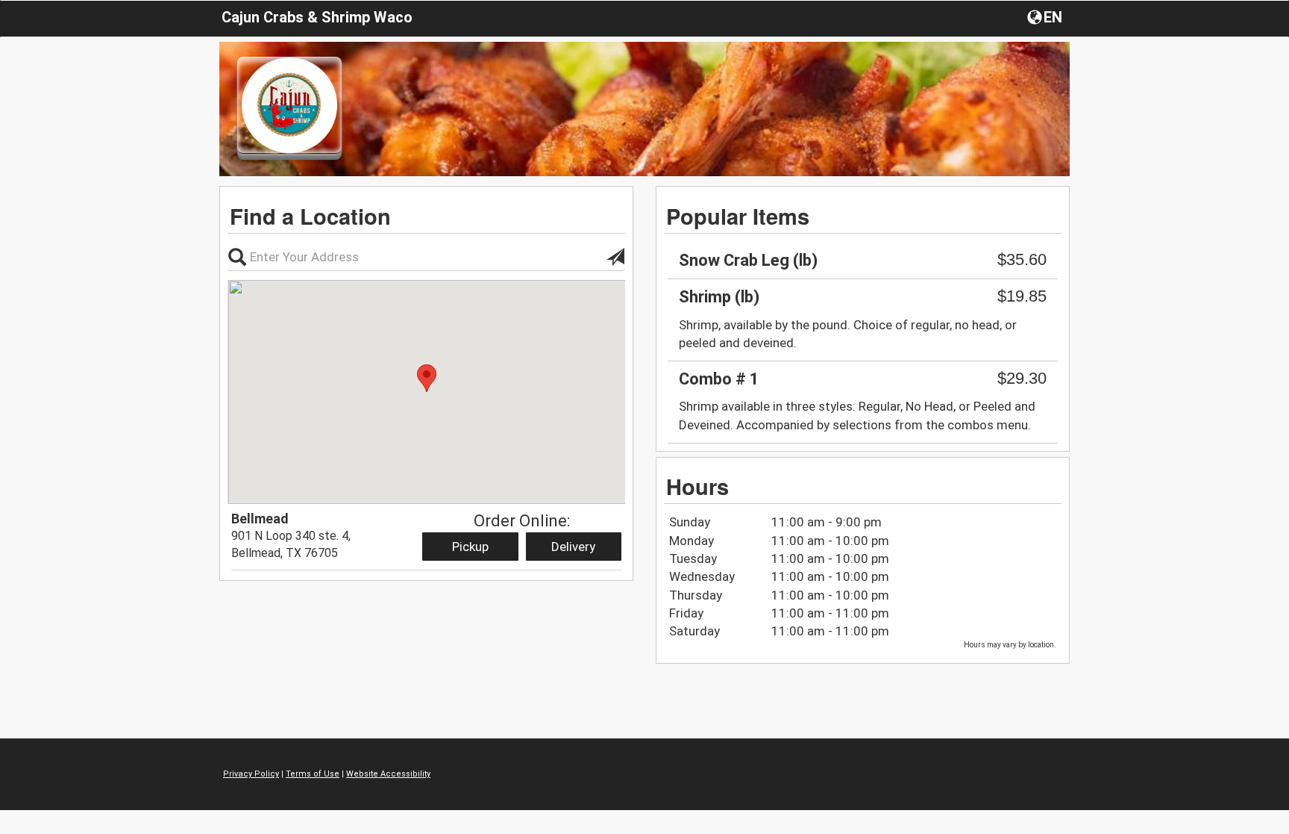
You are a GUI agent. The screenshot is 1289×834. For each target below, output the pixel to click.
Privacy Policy (251, 774)
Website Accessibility (388, 774)
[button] (1046, 16)
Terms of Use (312, 774)
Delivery (573, 546)
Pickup (470, 546)
